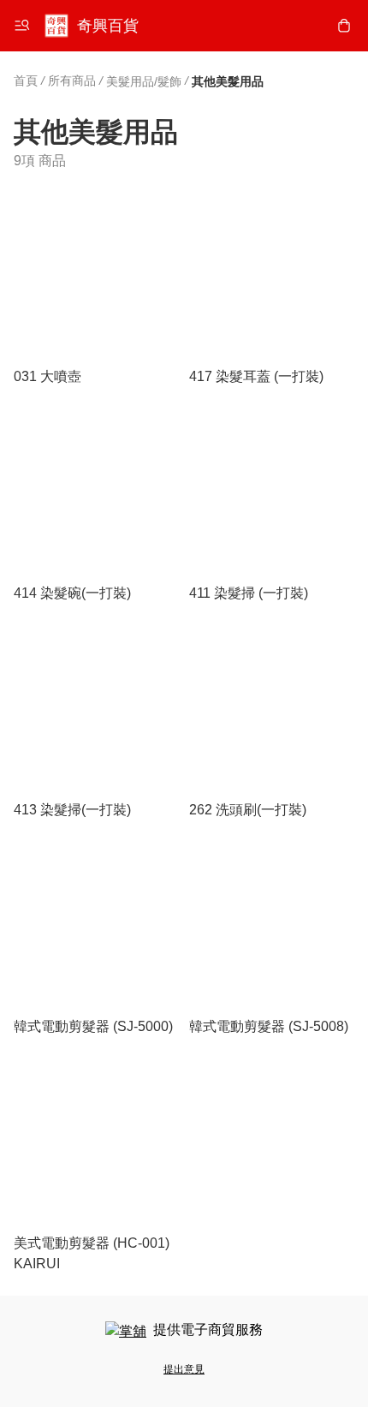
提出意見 (184, 1369)
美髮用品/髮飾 (143, 81)
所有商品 (72, 80)
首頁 (26, 80)
